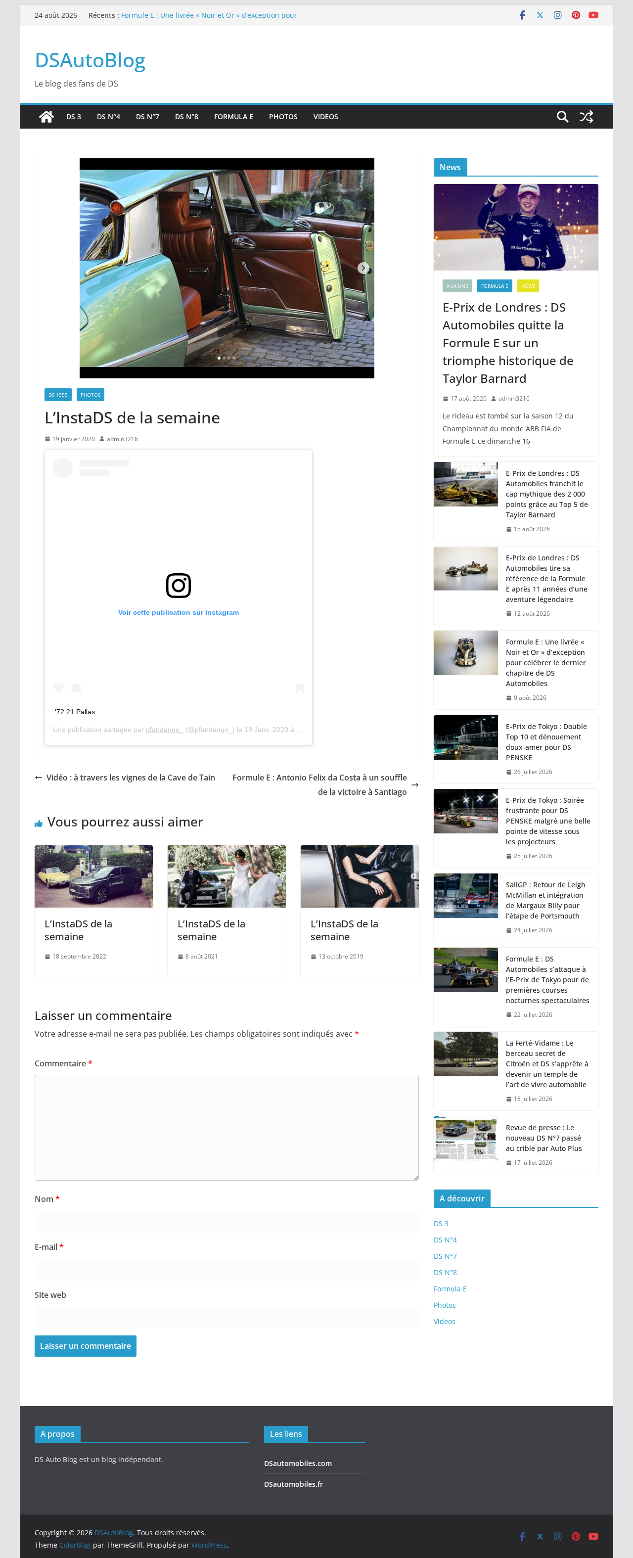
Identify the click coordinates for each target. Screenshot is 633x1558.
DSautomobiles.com (298, 1463)
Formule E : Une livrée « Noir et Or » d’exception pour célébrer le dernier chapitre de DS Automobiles (209, 20)
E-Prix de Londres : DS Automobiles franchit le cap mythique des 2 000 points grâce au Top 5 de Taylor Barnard (547, 493)
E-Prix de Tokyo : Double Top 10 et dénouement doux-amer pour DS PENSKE (546, 742)
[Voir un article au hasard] (586, 117)
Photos (283, 116)
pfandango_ (164, 729)
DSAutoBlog (90, 59)
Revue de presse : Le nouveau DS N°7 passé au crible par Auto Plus (544, 1138)
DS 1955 (58, 394)
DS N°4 (108, 116)
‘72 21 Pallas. (76, 712)
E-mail (49, 1246)
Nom (47, 1198)
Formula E (233, 116)
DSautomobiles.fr (293, 1484)
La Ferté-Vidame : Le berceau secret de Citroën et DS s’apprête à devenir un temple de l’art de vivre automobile (547, 1063)
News (528, 285)
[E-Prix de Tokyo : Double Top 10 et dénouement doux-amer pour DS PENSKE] (466, 749)
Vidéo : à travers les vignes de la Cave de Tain (130, 777)
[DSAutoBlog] (46, 117)
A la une (457, 285)
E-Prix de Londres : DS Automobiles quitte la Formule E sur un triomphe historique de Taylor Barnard (508, 342)
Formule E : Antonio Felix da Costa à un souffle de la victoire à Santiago (319, 784)
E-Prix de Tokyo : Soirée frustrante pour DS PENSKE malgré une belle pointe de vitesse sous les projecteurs (548, 820)
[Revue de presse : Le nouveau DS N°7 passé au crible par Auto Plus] (466, 1145)
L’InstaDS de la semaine (78, 930)
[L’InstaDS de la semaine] (94, 852)
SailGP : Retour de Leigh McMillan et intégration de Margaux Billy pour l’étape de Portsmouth (546, 900)
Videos (326, 116)
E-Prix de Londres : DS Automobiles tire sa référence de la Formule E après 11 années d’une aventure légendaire (547, 578)
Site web (50, 1294)
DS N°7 (147, 116)
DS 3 (73, 116)
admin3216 (122, 439)
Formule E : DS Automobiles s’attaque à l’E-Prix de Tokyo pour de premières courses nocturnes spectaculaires (547, 979)
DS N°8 (186, 116)
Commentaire (63, 1063)
